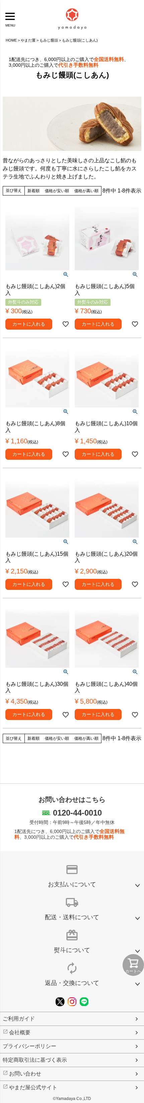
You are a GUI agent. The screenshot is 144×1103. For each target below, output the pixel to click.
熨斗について (72, 950)
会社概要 (19, 1032)
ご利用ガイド (19, 1019)
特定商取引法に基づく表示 (35, 1060)
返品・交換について (72, 983)
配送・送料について (72, 917)
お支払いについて (72, 884)
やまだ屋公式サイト (33, 1087)
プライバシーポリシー (29, 1046)
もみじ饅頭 (49, 40)
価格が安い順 (57, 190)
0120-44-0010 (77, 812)
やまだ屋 (28, 40)
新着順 (33, 190)
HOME (11, 40)
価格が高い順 (86, 190)
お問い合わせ (25, 1074)
